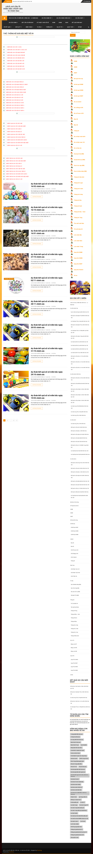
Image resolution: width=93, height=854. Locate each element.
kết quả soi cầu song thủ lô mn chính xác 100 (80, 463)
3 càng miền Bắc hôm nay (76, 734)
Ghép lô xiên (74, 797)
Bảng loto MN (74, 647)
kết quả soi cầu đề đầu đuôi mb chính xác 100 (80, 384)
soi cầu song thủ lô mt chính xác (78, 423)
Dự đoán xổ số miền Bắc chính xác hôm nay (79, 793)
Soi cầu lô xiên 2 (74, 821)
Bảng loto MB (74, 651)
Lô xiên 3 (82, 802)
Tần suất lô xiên (74, 837)
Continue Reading (36, 196)
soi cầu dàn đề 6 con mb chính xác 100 (79, 345)
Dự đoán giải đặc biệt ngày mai (78, 772)
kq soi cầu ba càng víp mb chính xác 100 (80, 312)
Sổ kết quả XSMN (78, 90)
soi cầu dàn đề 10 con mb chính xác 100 (79, 352)
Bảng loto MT (74, 644)
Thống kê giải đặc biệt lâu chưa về (79, 832)
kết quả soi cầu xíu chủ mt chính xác (79, 427)
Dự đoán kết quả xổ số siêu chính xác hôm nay (79, 775)
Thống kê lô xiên (78, 188)
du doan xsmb (74, 758)
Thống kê (49, 27)
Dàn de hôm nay (82, 766)
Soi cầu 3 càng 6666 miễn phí (77, 807)
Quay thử (70, 27)
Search (72, 35)
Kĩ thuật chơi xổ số (43, 22)
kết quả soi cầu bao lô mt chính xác (79, 430)
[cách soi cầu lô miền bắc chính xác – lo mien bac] (4, 18)
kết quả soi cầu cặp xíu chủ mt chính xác (80, 434)
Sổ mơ (80, 27)
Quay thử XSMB (78, 252)
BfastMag (39, 850)
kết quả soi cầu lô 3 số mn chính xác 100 (80, 488)
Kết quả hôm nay (77, 22)
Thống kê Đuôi (78, 206)
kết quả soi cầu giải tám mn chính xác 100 (80, 484)
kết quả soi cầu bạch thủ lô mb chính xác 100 (22, 1)
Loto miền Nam (78, 240)
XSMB (53, 22)
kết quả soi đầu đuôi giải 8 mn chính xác (79, 491)
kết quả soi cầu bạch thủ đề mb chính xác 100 (80, 316)
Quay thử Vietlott (78, 269)
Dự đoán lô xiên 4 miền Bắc (77, 781)
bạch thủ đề (83, 745)
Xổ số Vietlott (74, 557)
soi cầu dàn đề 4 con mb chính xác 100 (79, 341)
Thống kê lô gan (78, 183)
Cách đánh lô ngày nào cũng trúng (79, 755)
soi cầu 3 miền (74, 813)
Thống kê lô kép (78, 194)
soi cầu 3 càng (74, 805)
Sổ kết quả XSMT (78, 96)
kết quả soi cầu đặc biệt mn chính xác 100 (80, 481)
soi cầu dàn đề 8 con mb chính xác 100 (79, 349)
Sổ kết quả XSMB (78, 84)
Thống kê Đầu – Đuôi (79, 211)
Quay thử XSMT (78, 264)
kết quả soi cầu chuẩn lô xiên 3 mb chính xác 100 (80, 395)
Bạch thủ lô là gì (75, 745)
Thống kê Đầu (78, 200)
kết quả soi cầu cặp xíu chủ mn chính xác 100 (80, 476)
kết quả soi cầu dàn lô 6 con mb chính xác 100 (80, 368)
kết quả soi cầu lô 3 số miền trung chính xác (80, 446)
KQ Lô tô (59, 27)
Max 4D (76, 125)
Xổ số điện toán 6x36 (79, 136)
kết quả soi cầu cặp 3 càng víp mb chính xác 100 (80, 337)
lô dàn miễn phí (74, 802)
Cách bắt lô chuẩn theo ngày (77, 750)
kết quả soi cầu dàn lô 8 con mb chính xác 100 (80, 379)
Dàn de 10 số (74, 766)
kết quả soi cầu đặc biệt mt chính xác (79, 438)
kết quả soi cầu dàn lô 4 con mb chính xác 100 (80, 363)
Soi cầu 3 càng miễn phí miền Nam (79, 810)
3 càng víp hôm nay (75, 736)
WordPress (11, 852)
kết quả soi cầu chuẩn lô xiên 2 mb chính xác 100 (80, 390)
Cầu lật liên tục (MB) (79, 159)
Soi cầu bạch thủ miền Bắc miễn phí (79, 816)
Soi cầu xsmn (13, 22)
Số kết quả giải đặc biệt (76, 826)
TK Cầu (39, 27)
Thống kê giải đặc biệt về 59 (77, 834)
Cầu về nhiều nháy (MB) (80, 171)
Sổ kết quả (7, 27)
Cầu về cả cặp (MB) (79, 165)
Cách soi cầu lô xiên (75, 753)
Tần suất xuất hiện (79, 223)
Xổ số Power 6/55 (79, 113)
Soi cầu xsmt (79, 18)
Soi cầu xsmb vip (46, 18)
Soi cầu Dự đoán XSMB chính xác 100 (79, 818)
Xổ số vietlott (77, 101)
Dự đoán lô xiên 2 (75, 779)
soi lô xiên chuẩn (75, 824)
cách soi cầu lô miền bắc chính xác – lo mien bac (23, 18)
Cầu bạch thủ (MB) (79, 154)
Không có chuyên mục (76, 799)
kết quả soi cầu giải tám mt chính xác (79, 441)
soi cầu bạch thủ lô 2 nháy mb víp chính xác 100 (79, 331)
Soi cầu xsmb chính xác (63, 18)
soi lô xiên (83, 821)
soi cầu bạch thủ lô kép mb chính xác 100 (80, 321)
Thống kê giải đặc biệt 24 (76, 829)
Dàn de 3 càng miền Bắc (76, 764)
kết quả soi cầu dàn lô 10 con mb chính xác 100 (79, 357)
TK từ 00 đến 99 (78, 229)
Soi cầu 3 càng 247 (84, 805)
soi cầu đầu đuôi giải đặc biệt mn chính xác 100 (79, 496)
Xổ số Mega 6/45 (78, 107)
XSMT (66, 22)
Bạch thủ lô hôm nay (75, 742)
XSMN (60, 22)
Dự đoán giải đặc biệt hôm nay (78, 769)
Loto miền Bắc (78, 235)
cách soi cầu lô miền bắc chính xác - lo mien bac (13, 8)
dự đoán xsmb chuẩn (75, 784)
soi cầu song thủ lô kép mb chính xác (79, 411)
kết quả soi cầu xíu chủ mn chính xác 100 (80, 468)
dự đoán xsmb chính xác (76, 787)
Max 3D (76, 119)
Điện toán (29, 27)
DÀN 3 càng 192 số (84, 758)
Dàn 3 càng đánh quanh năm (77, 761)
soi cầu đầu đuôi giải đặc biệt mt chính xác (80, 454)
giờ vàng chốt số (83, 797)
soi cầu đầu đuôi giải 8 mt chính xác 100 (79, 450)
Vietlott (18, 27)
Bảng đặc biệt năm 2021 (76, 747)
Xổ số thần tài (77, 148)
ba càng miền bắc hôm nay (77, 739)
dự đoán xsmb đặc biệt (76, 790)
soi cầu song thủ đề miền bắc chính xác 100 (79, 407)
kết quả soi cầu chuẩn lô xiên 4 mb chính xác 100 (80, 401)
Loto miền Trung (78, 246)
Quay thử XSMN (78, 258)
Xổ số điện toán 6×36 (75, 572)
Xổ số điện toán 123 (79, 142)
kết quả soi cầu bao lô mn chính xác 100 (80, 471)
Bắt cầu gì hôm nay (27, 22)
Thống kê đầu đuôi (79, 177)
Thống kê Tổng (78, 217)
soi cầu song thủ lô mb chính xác (78, 415)
